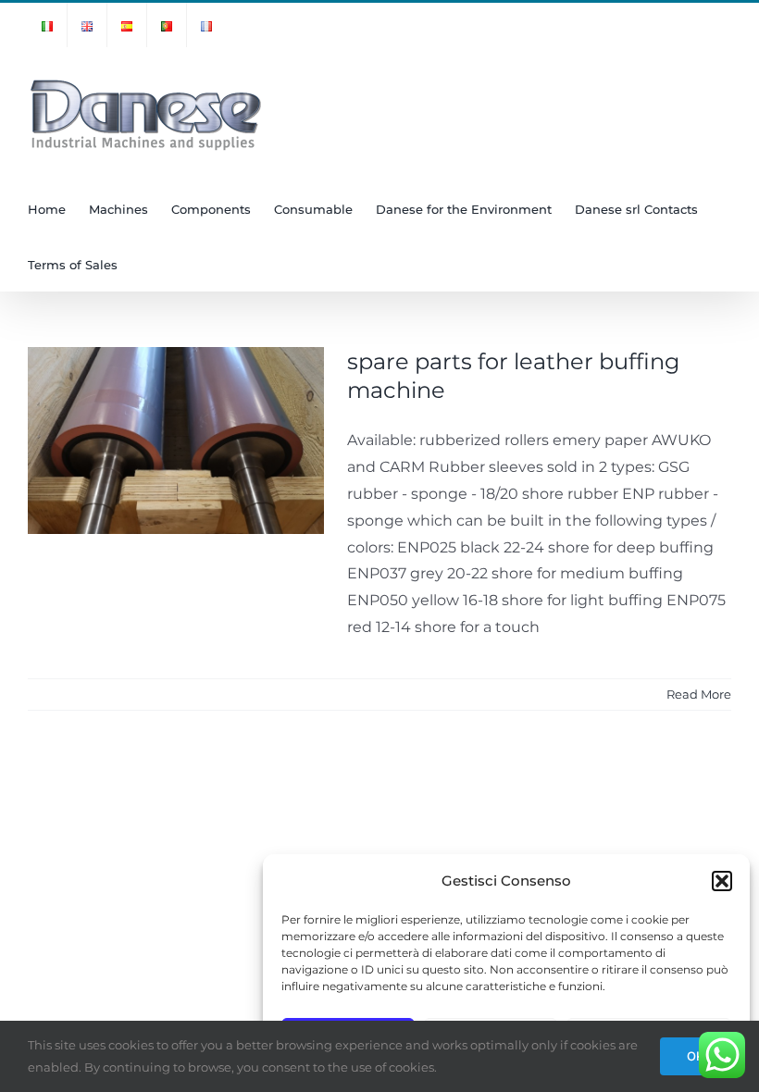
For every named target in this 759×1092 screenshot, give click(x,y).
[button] (722, 881)
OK (695, 1056)
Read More (698, 694)
